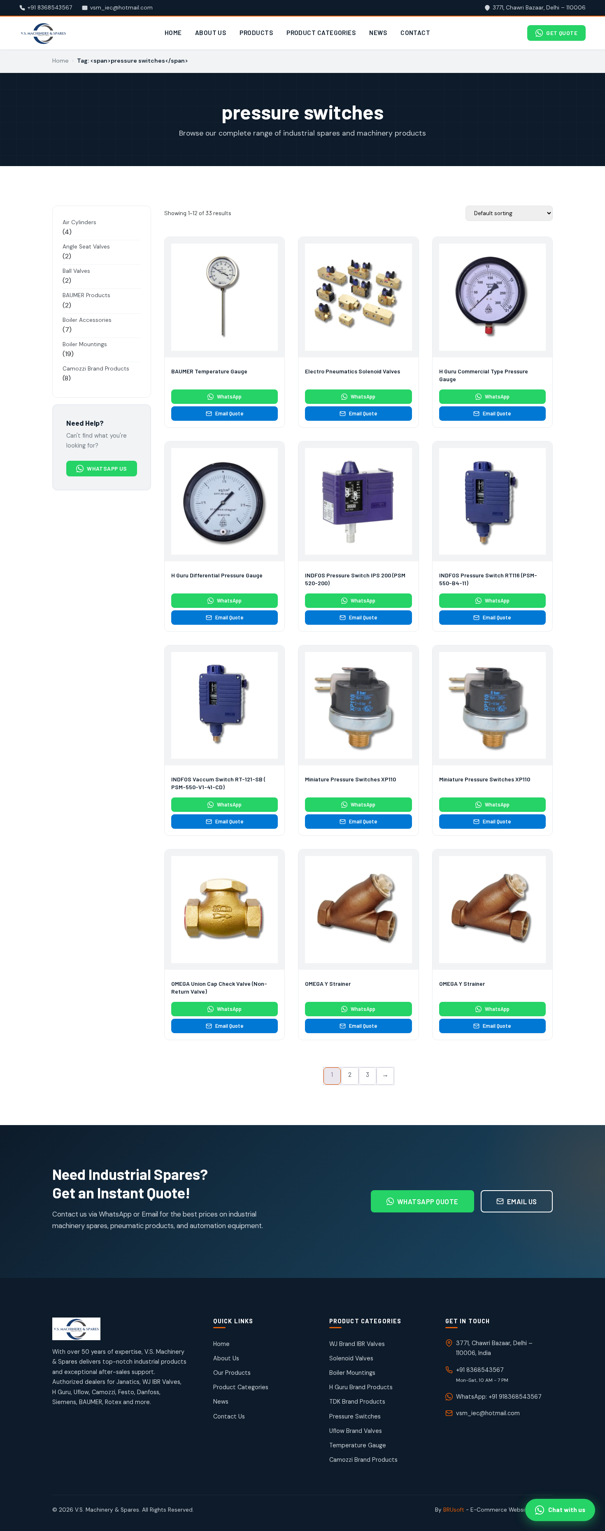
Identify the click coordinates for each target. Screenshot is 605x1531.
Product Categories (321, 32)
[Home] (119, 1329)
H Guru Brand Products (361, 1387)
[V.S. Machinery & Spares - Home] (43, 33)
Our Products (232, 1372)
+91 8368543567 (480, 1370)
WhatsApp (229, 396)
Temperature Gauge (357, 1445)
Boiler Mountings (352, 1372)
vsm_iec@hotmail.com (488, 1413)
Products (256, 32)
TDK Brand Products (357, 1401)
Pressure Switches (355, 1416)
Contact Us (229, 1416)
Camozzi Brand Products (363, 1459)
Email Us (522, 1201)
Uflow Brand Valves (355, 1431)
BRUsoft (453, 1509)
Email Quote (229, 413)
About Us (211, 32)
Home (173, 32)
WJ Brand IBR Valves (357, 1344)
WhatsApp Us (107, 468)
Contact (415, 32)
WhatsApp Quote (427, 1201)
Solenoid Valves (351, 1358)
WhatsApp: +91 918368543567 (499, 1396)
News (378, 32)
